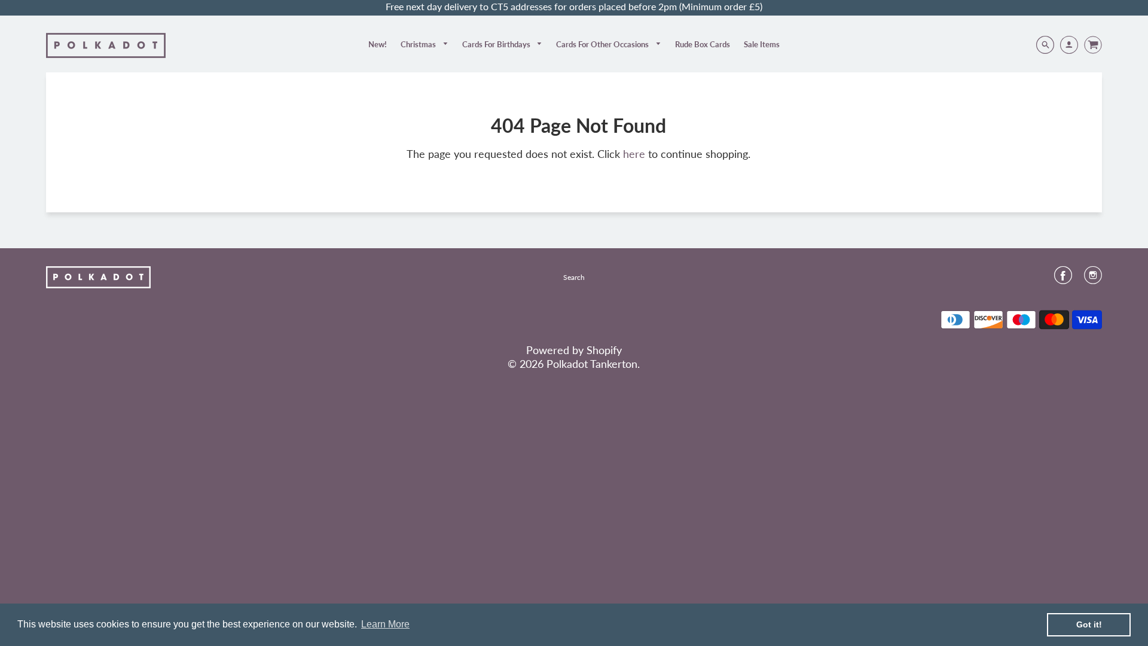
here (634, 153)
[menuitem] (377, 44)
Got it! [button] (1089, 624)
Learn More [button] (385, 624)
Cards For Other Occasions (603, 44)
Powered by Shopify (574, 349)
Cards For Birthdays (497, 44)
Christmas (419, 44)
